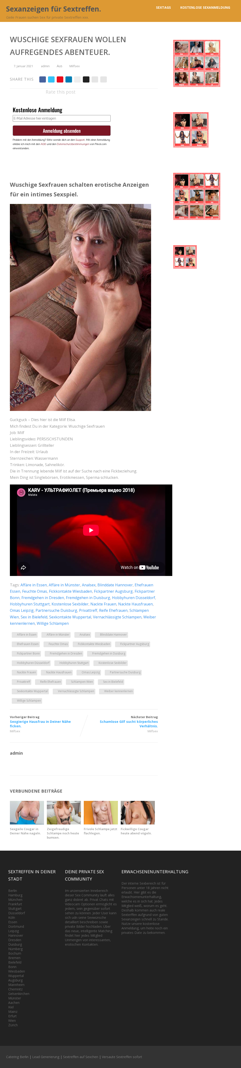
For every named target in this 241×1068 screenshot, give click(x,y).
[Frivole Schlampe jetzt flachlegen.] (101, 823)
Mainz (12, 1011)
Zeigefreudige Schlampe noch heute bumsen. (63, 833)
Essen (12, 922)
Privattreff (88, 610)
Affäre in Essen (33, 585)
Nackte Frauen (103, 604)
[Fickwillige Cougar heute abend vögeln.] (138, 823)
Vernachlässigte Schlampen (117, 617)
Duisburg (15, 944)
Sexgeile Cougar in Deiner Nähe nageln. (25, 831)
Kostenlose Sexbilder (70, 604)
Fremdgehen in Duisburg (88, 597)
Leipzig (13, 931)
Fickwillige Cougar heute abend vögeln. (136, 831)
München (15, 899)
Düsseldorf (16, 913)
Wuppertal (16, 975)
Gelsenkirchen (18, 993)
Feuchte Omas (34, 591)
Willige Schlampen (53, 623)
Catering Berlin (17, 1057)
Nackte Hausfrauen (135, 604)
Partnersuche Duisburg (56, 610)
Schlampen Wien (82, 682)
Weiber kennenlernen (118, 691)
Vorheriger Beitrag (40, 721)
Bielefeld (14, 962)
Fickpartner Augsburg (113, 591)
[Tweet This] (51, 79)
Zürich (13, 1025)
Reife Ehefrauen (113, 610)
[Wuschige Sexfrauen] (80, 409)
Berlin (12, 890)
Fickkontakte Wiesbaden (70, 591)
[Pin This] (60, 79)
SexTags (163, 7)
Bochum (14, 953)
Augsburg (15, 980)
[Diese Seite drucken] (103, 79)
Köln (11, 917)
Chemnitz (15, 989)
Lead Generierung (45, 1057)
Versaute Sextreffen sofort (122, 1057)
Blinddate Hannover (115, 585)
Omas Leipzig (22, 610)
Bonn (12, 967)
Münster (14, 998)
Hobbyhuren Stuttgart (30, 604)
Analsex (89, 585)
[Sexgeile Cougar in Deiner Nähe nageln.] (27, 823)
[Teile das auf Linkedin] (68, 79)
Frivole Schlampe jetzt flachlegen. (100, 831)
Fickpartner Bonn (28, 653)
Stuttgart (15, 908)
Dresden (14, 940)
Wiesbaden (16, 971)
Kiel (11, 1007)
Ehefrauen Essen (28, 644)
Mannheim (16, 984)
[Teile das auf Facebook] (42, 79)
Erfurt (12, 1016)
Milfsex (74, 66)
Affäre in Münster (64, 585)
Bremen (14, 958)
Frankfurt (15, 904)
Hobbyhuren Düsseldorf (133, 597)
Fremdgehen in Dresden (42, 597)
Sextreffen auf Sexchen (80, 1057)
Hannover (15, 935)
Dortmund (16, 926)
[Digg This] (86, 79)
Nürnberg (15, 949)
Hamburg (15, 895)
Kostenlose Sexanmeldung (205, 7)
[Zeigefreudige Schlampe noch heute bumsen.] (64, 823)
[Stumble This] (77, 79)
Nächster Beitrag (129, 721)
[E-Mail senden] (95, 79)
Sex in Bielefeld (34, 617)
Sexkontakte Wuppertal (70, 617)
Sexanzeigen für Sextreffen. (53, 9)
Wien (12, 1020)
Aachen (14, 1002)
